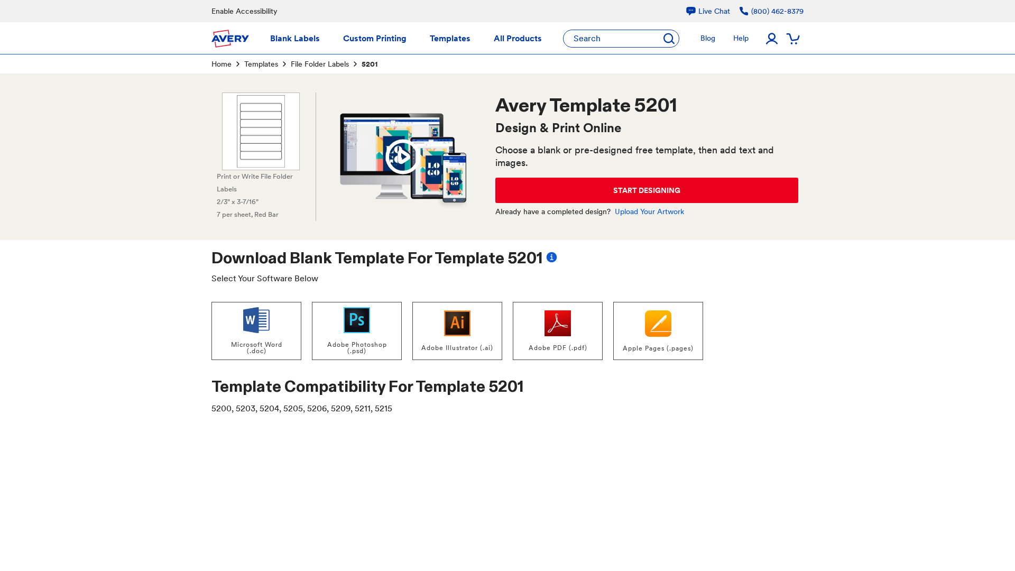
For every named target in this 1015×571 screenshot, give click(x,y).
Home (221, 64)
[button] (403, 157)
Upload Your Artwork (649, 211)
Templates (261, 64)
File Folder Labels (320, 64)
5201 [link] (369, 64)
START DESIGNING (646, 190)
